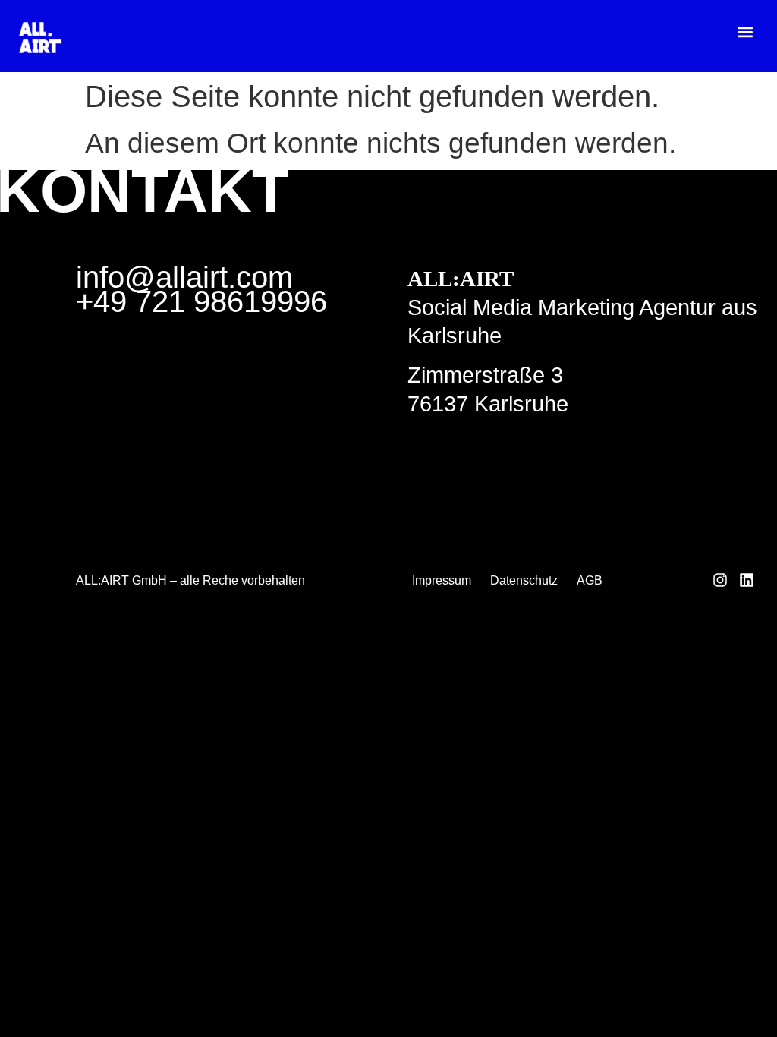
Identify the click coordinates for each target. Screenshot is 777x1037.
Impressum (441, 580)
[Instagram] (720, 580)
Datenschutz (524, 580)
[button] (745, 31)
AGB (589, 580)
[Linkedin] (746, 580)
